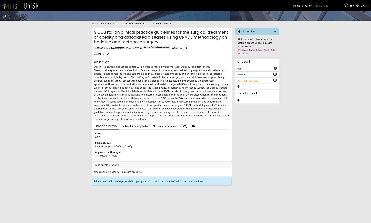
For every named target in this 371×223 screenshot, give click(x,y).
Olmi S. (137, 48)
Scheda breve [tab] (106, 126)
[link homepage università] (31, 5)
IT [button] (351, 5)
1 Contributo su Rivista (133, 23)
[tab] (194, 126)
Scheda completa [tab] (135, 126)
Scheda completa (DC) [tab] (170, 126)
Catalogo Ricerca (108, 23)
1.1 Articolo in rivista (160, 23)
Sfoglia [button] (306, 5)
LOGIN (364, 5)
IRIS (94, 23)
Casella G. (101, 48)
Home (296, 5)
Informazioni (247, 31)
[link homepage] (10, 5)
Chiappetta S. (121, 48)
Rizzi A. (176, 48)
